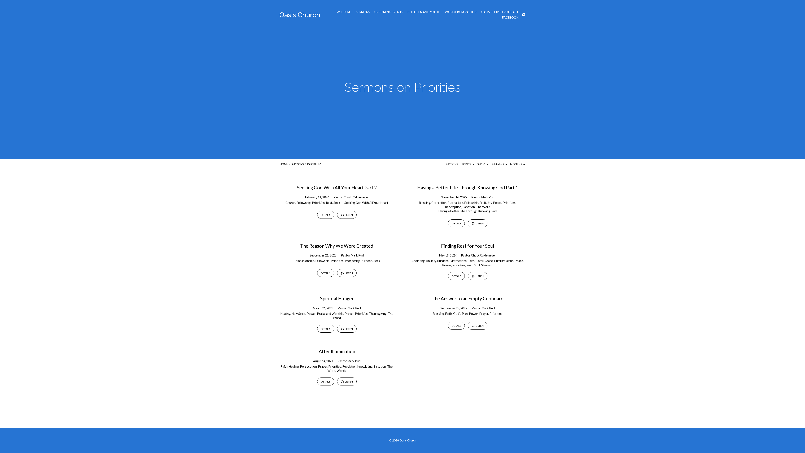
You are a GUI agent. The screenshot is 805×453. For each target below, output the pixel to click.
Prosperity (352, 261)
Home (284, 164)
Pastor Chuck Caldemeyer (351, 197)
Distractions (458, 261)
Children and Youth (424, 12)
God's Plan (460, 313)
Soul (477, 265)
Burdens (443, 261)
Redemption (453, 207)
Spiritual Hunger (337, 298)
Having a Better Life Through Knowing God (468, 211)
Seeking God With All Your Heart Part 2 (337, 187)
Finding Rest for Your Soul (467, 246)
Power (446, 265)
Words (341, 370)
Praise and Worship (330, 313)
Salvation (469, 207)
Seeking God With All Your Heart (366, 202)
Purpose (366, 261)
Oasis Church (299, 15)
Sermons (363, 12)
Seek (337, 202)
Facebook (510, 17)
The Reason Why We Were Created (336, 246)
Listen (348, 214)
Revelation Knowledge (357, 366)
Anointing (418, 261)
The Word (483, 207)
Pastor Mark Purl (482, 197)
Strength (487, 265)
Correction (439, 202)
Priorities (314, 164)
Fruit (483, 202)
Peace (497, 202)
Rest (329, 202)
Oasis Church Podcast (499, 12)
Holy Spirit (298, 313)
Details (325, 214)
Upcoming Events (388, 12)
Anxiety (431, 261)
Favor (479, 261)
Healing (285, 313)
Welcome (344, 12)
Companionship (303, 261)
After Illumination (337, 351)
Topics (466, 164)
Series (481, 164)
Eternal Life (455, 202)
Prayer (349, 313)
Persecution (308, 366)
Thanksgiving (378, 313)
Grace (489, 261)
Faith (471, 261)
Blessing (424, 202)
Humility (499, 261)
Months (516, 164)
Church (290, 202)
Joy (489, 202)
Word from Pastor (461, 12)
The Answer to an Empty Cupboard (468, 298)
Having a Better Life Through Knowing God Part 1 (467, 187)
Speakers (498, 164)
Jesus (509, 261)
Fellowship (304, 202)
